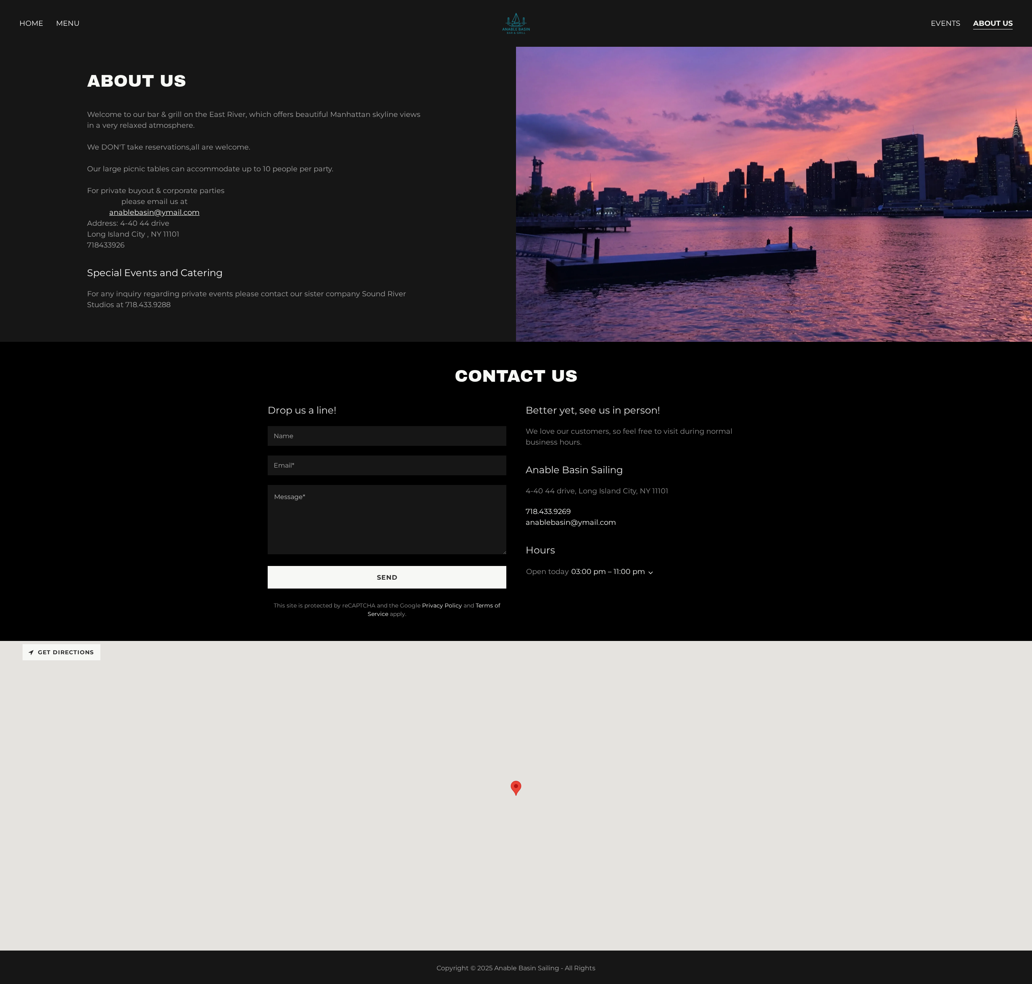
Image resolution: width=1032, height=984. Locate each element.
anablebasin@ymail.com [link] (571, 522)
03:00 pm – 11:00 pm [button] (608, 571)
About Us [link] (993, 23)
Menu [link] (67, 23)
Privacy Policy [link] (442, 605)
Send (387, 577)
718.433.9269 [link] (548, 511)
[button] (649, 573)
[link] (516, 23)
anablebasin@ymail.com (154, 212)
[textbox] (387, 436)
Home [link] (31, 23)
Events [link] (945, 23)
